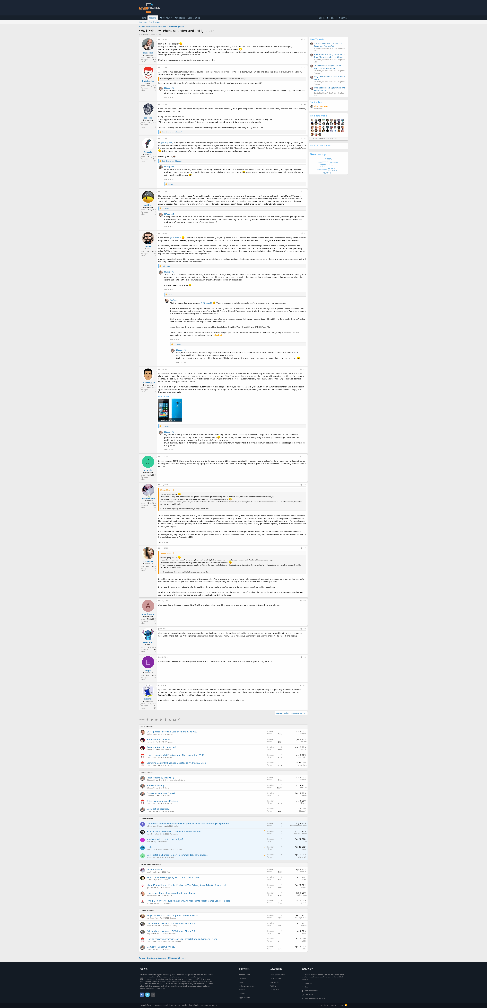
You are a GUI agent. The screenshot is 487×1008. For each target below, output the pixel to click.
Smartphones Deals (278, 974)
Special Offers (194, 17)
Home (143, 17)
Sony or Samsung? (156, 785)
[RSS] (345, 1005)
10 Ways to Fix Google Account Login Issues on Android (327, 66)
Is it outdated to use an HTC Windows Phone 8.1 (171, 923)
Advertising (180, 17)
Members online (318, 115)
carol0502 (148, 561)
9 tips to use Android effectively (162, 801)
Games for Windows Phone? (161, 793)
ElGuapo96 (145, 34)
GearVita (167, 888)
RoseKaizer (148, 642)
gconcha (304, 749)
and (172, 132)
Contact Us (309, 994)
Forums (152, 17)
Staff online (316, 102)
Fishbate (148, 152)
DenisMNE (303, 872)
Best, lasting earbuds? (158, 808)
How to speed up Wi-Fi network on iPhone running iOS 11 (175, 755)
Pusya (149, 926)
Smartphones (276, 978)
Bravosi (304, 925)
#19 (304, 629)
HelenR (304, 879)
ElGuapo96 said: (166, 490)
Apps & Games (244, 997)
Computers (275, 990)
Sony (167, 788)
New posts (143, 22)
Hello (149, 847)
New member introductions (175, 780)
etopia (148, 670)
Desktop (173, 918)
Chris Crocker (148, 81)
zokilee (304, 795)
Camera (242, 990)
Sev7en (148, 246)
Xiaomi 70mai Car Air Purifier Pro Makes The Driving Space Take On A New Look (187, 885)
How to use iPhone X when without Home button (171, 893)
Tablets (242, 993)
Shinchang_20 (148, 382)
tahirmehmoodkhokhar (155, 826)
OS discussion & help (170, 926)
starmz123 (150, 742)
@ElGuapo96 (166, 142)
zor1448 (304, 941)
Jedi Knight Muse (153, 918)
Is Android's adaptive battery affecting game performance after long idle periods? (188, 823)
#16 (304, 485)
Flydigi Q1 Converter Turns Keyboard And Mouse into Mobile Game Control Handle (188, 900)
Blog (306, 987)
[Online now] (148, 496)
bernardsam (302, 765)
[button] (171, 17)
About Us (308, 983)
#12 (304, 369)
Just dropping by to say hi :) (160, 777)
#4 (305, 104)
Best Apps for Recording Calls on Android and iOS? (172, 731)
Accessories (169, 811)
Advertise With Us (311, 990)
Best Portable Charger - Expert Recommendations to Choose (177, 854)
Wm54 (149, 849)
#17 (304, 548)
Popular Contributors (321, 145)
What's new (165, 17)
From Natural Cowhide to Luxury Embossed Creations (174, 831)
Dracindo (148, 698)
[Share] (301, 39)
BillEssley (303, 787)
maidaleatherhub (153, 834)
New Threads (317, 39)
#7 (305, 191)
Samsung (170, 765)
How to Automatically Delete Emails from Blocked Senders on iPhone (329, 55)
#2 (305, 67)
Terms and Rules (323, 1005)
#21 (304, 685)
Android (170, 734)
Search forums (154, 22)
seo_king (148, 117)
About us (334, 1005)
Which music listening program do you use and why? (173, 877)
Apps (168, 872)
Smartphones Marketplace (315, 998)
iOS (315, 51)
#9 (305, 233)
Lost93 (149, 880)
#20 (304, 657)
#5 (305, 138)
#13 (304, 457)
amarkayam (148, 614)
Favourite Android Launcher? (161, 747)
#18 (304, 601)
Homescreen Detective (158, 739)
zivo (148, 842)
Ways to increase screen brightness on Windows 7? (172, 915)
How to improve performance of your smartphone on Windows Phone (182, 938)
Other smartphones (174, 941)
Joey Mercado (148, 498)
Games (167, 796)
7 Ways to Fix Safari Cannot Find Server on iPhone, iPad (328, 44)
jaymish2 (148, 470)
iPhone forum (244, 974)
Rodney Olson (151, 734)
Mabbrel (148, 205)
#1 (305, 39)
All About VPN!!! (154, 869)
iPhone (169, 758)
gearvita (150, 888)
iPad (315, 95)
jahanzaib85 (151, 857)
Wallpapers (169, 742)
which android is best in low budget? (165, 839)
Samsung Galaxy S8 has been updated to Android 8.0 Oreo (176, 762)
